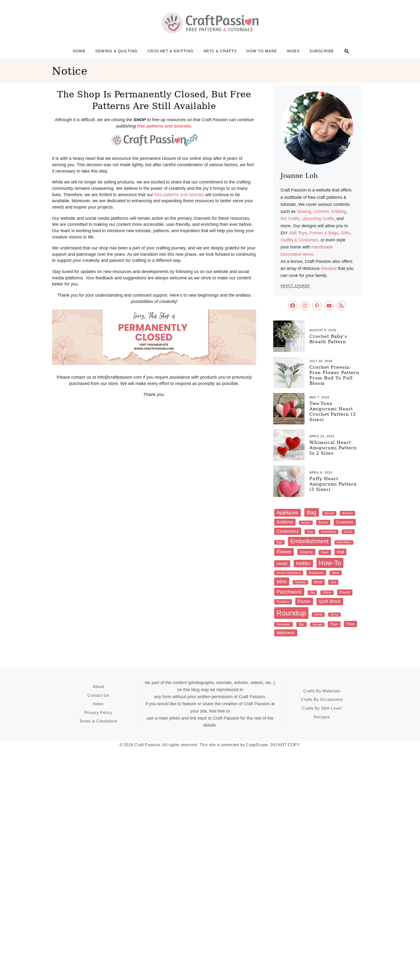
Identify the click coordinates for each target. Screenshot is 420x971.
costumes (288, 531)
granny (306, 552)
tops (334, 624)
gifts (345, 232)
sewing (304, 211)
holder (303, 563)
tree (350, 624)
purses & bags (323, 232)
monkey (300, 582)
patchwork (289, 592)
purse (304, 601)
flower (284, 551)
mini (282, 581)
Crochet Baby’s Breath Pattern (328, 339)
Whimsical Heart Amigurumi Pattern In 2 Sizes (333, 448)
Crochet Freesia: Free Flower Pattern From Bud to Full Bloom (334, 375)
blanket (347, 513)
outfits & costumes (299, 240)
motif (318, 582)
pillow (327, 592)
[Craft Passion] (210, 23)
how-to (330, 562)
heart (282, 563)
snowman (283, 624)
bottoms (285, 522)
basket (329, 513)
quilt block (330, 601)
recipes (329, 268)
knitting (338, 211)
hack (325, 552)
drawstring (328, 531)
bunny (323, 522)
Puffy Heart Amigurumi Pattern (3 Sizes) (333, 484)
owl (333, 582)
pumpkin (283, 602)
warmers (286, 632)
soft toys (298, 232)
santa (318, 614)
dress (348, 531)
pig (312, 592)
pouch (345, 592)
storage (317, 624)
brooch (305, 522)
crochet (321, 211)
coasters (344, 522)
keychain (316, 573)
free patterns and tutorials (179, 194)
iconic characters (289, 573)
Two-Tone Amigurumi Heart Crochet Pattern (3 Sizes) (332, 411)
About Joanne (295, 285)
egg (279, 542)
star (301, 624)
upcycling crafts (318, 218)
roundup (291, 613)
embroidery (344, 542)
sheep (334, 614)
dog (310, 531)
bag (311, 512)
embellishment (309, 541)
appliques (287, 512)
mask (335, 573)
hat (340, 552)
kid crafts (290, 218)
